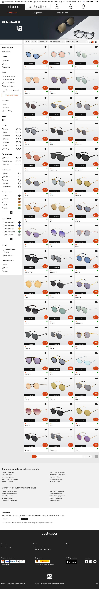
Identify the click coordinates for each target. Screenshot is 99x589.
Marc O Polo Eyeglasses (9, 493)
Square (6, 183)
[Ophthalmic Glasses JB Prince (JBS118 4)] (36, 283)
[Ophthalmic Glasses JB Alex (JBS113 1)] (87, 334)
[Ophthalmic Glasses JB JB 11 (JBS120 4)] (87, 360)
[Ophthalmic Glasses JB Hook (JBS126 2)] (61, 232)
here (51, 522)
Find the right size (11, 95)
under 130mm (10, 76)
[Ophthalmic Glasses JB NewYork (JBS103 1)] (87, 156)
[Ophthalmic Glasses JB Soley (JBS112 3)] (87, 232)
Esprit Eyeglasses (7, 498)
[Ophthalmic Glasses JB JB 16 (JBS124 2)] (36, 54)
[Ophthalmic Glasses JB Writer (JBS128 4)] (87, 181)
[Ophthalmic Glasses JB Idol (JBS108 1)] (61, 334)
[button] (12, 7)
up (96, 583)
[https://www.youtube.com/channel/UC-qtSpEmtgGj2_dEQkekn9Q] (94, 562)
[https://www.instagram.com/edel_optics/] (90, 562)
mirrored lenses (8, 255)
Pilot (5, 132)
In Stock (6, 107)
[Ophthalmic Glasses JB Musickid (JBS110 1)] (87, 130)
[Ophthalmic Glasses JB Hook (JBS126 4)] (61, 385)
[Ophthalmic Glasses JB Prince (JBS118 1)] (61, 79)
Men (5, 64)
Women (6, 60)
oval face (7, 177)
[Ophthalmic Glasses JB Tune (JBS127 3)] (36, 156)
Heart (5, 173)
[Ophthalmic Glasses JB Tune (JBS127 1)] (87, 105)
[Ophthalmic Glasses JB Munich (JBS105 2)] (61, 283)
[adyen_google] (22, 561)
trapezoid (7, 135)
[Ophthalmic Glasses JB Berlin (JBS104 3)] (36, 334)
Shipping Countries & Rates (42, 549)
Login (70, 8)
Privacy (17, 583)
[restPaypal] (13, 561)
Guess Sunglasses (8, 472)
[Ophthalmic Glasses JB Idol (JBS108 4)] (36, 130)
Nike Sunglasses (55, 481)
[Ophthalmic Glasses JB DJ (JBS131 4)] (61, 207)
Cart (83, 8)
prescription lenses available (9, 250)
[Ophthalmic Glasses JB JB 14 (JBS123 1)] (61, 181)
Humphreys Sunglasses (57, 474)
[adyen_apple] (18, 561)
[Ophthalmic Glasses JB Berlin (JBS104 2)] (61, 130)
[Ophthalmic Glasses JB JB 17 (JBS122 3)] (61, 309)
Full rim (6, 158)
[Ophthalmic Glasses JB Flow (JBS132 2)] (87, 207)
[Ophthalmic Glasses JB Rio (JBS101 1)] (61, 411)
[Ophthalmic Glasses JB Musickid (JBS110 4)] (36, 105)
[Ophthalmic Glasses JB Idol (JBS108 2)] (87, 79)
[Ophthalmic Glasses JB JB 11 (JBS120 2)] (61, 105)
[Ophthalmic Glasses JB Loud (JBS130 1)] (87, 385)
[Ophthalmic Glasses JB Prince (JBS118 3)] (61, 54)
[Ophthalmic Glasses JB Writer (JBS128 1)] (36, 181)
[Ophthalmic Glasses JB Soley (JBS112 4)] (36, 79)
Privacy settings (6, 547)
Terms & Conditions (7, 583)
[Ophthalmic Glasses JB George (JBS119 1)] (36, 360)
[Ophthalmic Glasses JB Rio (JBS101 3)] (36, 309)
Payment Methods (39, 547)
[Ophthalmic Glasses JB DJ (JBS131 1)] (61, 360)
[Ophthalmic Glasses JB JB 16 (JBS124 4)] (36, 232)
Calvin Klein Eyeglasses (57, 496)
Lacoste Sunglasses (56, 479)
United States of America (92, 1)
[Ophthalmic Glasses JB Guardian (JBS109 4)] (61, 258)
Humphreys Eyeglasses (9, 491)
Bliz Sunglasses (7, 474)
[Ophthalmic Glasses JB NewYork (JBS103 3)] (61, 156)
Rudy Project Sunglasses (10, 479)
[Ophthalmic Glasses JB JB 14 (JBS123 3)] (87, 258)
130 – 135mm (10, 79)
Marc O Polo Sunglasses (57, 472)
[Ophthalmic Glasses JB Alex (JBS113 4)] (36, 385)
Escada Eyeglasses (56, 498)
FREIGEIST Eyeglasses (57, 491)
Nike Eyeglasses (55, 500)
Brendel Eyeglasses (56, 493)
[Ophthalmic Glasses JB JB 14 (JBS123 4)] (87, 436)
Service (35, 544)
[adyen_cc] (2, 561)
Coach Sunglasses (8, 477)
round (6, 129)
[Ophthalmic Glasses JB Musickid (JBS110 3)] (87, 54)
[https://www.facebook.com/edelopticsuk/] (86, 562)
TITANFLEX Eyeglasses (9, 500)
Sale (5, 104)
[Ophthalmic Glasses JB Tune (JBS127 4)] (87, 411)
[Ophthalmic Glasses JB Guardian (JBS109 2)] (87, 309)
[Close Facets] (11, 42)
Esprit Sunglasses (55, 477)
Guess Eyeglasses (7, 496)
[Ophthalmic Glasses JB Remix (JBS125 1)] (87, 283)
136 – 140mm (10, 83)
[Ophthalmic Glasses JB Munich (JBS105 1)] (36, 436)
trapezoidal (7, 186)
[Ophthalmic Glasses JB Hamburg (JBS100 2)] (36, 258)
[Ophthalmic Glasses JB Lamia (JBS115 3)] (36, 411)
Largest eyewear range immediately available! (18, 1)
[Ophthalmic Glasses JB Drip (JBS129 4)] (36, 207)
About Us (4, 544)
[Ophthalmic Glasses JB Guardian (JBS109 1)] (61, 436)
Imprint (22, 583)
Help (67, 544)
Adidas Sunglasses (8, 481)
